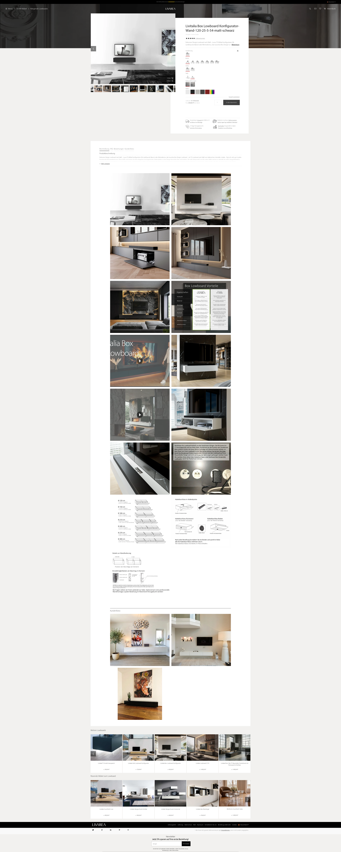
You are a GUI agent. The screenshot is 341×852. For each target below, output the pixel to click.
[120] (188, 61)
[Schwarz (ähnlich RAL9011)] (192, 92)
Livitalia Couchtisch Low (106, 809)
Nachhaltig (221, 126)
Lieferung (180, 825)
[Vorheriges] (93, 48)
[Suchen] (311, 8)
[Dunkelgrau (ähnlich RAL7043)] (202, 92)
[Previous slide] (93, 753)
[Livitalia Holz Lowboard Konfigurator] (138, 747)
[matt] (188, 84)
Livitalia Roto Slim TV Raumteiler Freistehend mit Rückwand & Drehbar (234, 764)
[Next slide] (247, 753)
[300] (217, 61)
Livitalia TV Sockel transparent (106, 763)
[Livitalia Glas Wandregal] (202, 793)
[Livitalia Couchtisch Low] (106, 793)
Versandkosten (225, 830)
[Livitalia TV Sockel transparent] (106, 747)
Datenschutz (188, 825)
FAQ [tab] (111, 149)
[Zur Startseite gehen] (170, 8)
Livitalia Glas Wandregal (202, 809)
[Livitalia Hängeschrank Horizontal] (170, 793)
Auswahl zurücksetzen (234, 97)
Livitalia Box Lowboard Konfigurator (170, 763)
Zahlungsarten (232, 120)
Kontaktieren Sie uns (211, 825)
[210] (202, 61)
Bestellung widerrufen (224, 825)
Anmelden (186, 844)
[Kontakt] (315, 8)
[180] (197, 61)
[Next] (174, 89)
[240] (207, 61)
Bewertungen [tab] (119, 149)
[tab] (104, 149)
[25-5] (188, 69)
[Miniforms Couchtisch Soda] (234, 793)
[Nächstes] (172, 48)
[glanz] (192, 84)
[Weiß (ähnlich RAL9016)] (188, 92)
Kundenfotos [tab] (129, 149)
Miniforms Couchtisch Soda (235, 809)
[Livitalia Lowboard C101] (202, 747)
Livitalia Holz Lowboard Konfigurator (138, 763)
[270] (212, 61)
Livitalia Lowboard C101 (202, 763)
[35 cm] (188, 77)
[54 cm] (192, 77)
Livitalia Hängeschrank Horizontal (170, 809)
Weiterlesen (235, 45)
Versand (199, 120)
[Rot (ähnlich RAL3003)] (207, 92)
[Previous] (92, 89)
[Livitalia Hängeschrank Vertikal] (138, 793)
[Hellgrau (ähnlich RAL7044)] (197, 92)
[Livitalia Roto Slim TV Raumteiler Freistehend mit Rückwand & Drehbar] (234, 747)
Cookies (234, 825)
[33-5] (192, 69)
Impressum (200, 825)
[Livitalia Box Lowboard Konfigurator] (170, 747)
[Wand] (188, 54)
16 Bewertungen (200, 38)
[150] (192, 61)
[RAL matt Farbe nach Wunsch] (212, 92)
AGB (194, 825)
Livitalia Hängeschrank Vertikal (138, 809)
